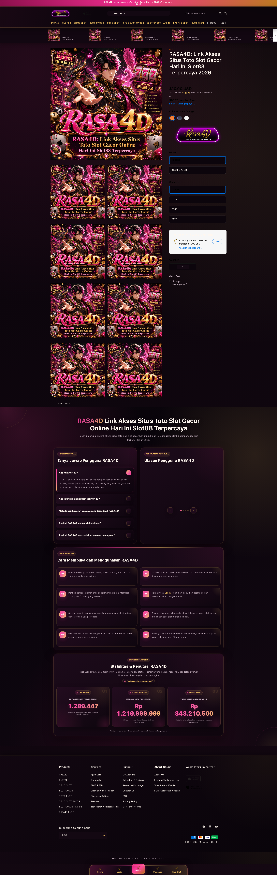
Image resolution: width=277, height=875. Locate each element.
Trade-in (95, 801)
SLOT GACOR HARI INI (158, 23)
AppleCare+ (97, 775)
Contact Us (128, 791)
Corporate (96, 780)
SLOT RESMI (198, 23)
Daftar (138, 871)
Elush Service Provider (102, 791)
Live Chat (176, 872)
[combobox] (139, 13)
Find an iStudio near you (166, 780)
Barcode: (192, 78)
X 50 (174, 209)
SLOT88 (66, 23)
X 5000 (176, 189)
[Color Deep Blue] (179, 118)
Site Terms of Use (132, 807)
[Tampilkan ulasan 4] (184, 510)
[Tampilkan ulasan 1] (176, 510)
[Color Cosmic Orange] (172, 118)
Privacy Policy (130, 801)
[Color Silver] (186, 118)
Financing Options (100, 796)
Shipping (186, 93)
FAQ (125, 796)
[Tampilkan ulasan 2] (178, 510)
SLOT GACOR (97, 23)
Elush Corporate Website (167, 791)
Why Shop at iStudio (165, 785)
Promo (100, 872)
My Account (129, 775)
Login (119, 872)
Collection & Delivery (133, 780)
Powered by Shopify (209, 842)
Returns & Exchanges (133, 785)
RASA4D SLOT (181, 23)
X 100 (175, 199)
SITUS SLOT (80, 23)
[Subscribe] (103, 835)
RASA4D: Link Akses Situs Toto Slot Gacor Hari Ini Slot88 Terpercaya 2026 (138, 3)
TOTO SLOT (113, 23)
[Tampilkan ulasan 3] (180, 510)
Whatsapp (157, 872)
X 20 (174, 219)
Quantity (174, 259)
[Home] (60, 13)
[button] (54, 23)
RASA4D (54, 23)
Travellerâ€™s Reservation (105, 807)
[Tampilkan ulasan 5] (188, 510)
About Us (159, 775)
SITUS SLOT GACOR (133, 23)
